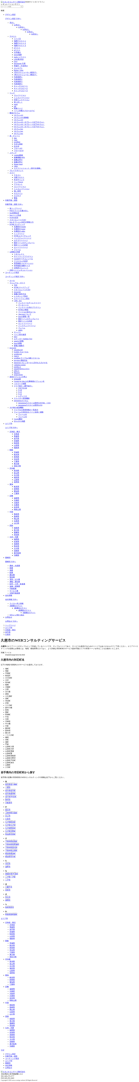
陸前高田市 (9, 907)
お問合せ (8, 617)
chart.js (16, 356)
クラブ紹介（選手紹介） (23, 386)
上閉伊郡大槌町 (11, 813)
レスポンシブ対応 (21, 296)
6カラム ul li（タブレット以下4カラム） (29, 127)
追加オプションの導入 (18, 377)
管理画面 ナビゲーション (23, 263)
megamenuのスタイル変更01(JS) (30, 405)
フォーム (17, 250)
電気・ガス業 (15, 579)
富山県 (16, 473)
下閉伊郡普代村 (11, 847)
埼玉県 (16, 459)
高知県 (16, 535)
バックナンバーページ (22, 238)
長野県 (16, 482)
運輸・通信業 (15, 582)
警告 (15, 198)
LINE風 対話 (19, 59)
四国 (11, 525)
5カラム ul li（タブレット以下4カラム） (29, 124)
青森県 (16, 436)
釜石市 (7, 810)
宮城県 (16, 441)
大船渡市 (8, 803)
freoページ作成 (15, 215)
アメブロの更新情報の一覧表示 (26, 410)
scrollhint (17, 142)
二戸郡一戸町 (10, 877)
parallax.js (17, 367)
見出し (12, 23)
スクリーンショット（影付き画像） (28, 168)
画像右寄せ (18, 162)
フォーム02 (22, 417)
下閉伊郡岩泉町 (11, 841)
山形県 (16, 445)
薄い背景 (17, 191)
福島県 (16, 448)
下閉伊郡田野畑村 (12, 844)
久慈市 (7, 634)
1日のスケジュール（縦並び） (25, 72)
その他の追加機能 (16, 407)
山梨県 (16, 480)
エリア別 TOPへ (11, 428)
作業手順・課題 (11, 200)
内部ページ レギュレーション (21, 270)
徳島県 (16, 528)
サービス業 (14, 591)
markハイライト (20, 57)
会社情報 (8, 595)
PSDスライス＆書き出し (19, 211)
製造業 (12, 577)
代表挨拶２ (18, 79)
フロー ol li (18, 148)
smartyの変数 (19, 341)
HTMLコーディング (17, 224)
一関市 (7, 787)
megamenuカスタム (21, 401)
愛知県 (16, 491)
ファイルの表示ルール (27, 312)
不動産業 (13, 588)
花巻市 (7, 890)
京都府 (16, 500)
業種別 (7, 558)
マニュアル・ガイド (17, 283)
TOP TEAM (22, 388)
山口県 (16, 523)
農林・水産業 (15, 566)
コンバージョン (20, 95)
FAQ (15, 61)
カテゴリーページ (21, 240)
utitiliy (20, 330)
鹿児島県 (17, 553)
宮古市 (7, 897)
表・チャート (15, 136)
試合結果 (17, 379)
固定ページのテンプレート (24, 243)
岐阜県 (16, 487)
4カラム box (18, 133)
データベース (23, 305)
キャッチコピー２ (21, 88)
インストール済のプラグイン (29, 307)
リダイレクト (19, 254)
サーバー (17, 332)
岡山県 (16, 519)
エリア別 (8, 423)
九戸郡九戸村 (10, 825)
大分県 (16, 548)
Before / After (18, 70)
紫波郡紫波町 (10, 853)
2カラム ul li (18, 115)
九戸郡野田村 (10, 828)
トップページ (19, 233)
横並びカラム (15, 113)
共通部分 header (20, 227)
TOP (2, 1050)
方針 (15, 285)
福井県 (16, 477)
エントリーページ (21, 247)
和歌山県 (17, 509)
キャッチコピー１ (21, 86)
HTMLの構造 (23, 310)
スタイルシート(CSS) (18, 220)
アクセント (18, 184)
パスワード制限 (20, 384)
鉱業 (11, 572)
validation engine (20, 365)
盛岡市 (7, 900)
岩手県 (16, 438)
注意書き (17, 52)
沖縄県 (16, 555)
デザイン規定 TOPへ (13, 19)
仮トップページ (16, 208)
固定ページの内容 (21, 245)
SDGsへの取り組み (17, 615)
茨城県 (16, 452)
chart (15, 140)
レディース (22, 396)
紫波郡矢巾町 (10, 857)
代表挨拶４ (18, 84)
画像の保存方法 (20, 294)
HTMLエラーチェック (22, 236)
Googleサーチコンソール (23, 259)
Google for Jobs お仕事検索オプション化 (29, 381)
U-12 (20, 394)
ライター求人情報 (16, 603)
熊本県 (16, 546)
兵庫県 (16, 505)
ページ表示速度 (20, 334)
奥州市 (7, 800)
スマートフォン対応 (22, 298)
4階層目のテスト (24, 610)
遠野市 (7, 867)
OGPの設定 (14, 217)
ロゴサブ (17, 196)
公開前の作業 (15, 252)
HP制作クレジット (21, 268)
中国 (11, 512)
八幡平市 (8, 887)
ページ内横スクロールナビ (24, 111)
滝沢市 (7, 864)
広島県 (16, 521)
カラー (12, 173)
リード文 (17, 39)
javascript (13, 348)
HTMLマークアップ (21, 287)
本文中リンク (19, 180)
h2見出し (17, 25)
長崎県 (16, 544)
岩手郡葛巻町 (10, 794)
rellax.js (16, 371)
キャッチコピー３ (21, 91)
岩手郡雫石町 (11, 797)
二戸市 (7, 880)
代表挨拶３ (18, 81)
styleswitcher (18, 375)
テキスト (13, 36)
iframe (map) (18, 164)
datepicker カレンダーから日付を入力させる (30, 363)
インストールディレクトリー (29, 303)
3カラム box (18, 131)
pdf (15, 106)
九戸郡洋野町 (10, 831)
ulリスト (17, 48)
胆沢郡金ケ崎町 (11, 784)
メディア (13, 153)
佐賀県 (16, 541)
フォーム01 (22, 414)
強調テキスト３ (20, 45)
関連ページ (18, 108)
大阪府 (16, 503)
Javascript (17, 292)
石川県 (16, 475)
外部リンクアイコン (22, 100)
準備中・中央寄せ (21, 66)
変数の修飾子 (19, 346)
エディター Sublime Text (23, 339)
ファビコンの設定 (21, 261)
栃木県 (16, 454)
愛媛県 (16, 532)
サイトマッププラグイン (23, 256)
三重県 (16, 493)
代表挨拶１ (18, 77)
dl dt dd (16, 146)
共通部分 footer (19, 229)
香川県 (16, 530)
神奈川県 (17, 466)
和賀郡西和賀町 (11, 914)
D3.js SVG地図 (19, 421)
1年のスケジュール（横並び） (25, 75)
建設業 (12, 575)
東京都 (16, 464)
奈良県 (16, 507)
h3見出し (21, 27)
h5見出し (30, 32)
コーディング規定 (12, 272)
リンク (12, 93)
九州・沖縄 (14, 537)
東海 (11, 484)
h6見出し (34, 34)
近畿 (11, 496)
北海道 (16, 434)
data (15, 138)
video (16, 166)
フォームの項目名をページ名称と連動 (28, 412)
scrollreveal (18, 354)
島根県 (16, 516)
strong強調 (18, 55)
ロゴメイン (18, 193)
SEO (15, 337)
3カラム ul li (18, 120)
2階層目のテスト (16, 606)
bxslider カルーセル (21, 352)
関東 (11, 450)
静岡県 (16, 489)
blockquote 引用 (19, 63)
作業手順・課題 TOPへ (14, 204)
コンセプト (18, 68)
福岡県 (16, 539)
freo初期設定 (14, 213)
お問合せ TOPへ (11, 621)
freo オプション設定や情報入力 (22, 222)
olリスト (17, 50)
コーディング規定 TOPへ (15, 276)
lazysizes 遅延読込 (20, 360)
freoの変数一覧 (24, 316)
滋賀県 (16, 498)
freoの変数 (18, 343)
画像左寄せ (18, 160)
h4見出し (26, 29)
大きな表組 (18, 144)
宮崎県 (16, 551)
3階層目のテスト (20, 608)
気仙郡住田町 (10, 834)
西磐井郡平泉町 (11, 874)
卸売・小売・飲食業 (17, 584)
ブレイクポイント (16, 170)
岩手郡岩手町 (10, 790)
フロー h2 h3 (18, 150)
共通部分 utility (19, 231)
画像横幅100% (19, 157)
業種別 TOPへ (10, 562)
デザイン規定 (10, 14)
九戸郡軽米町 (10, 822)
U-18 (20, 390)
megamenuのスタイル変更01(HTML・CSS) (34, 403)
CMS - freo (18, 301)
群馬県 (16, 457)
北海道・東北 (15, 432)
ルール (12, 280)
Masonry (17, 373)
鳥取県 (16, 514)
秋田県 (16, 443)
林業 (11, 568)
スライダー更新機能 (22, 398)
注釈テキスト (19, 177)
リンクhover (18, 182)
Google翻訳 (18, 419)
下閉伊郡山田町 (11, 850)
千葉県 (16, 461)
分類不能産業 (15, 593)
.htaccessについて (24, 314)
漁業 (11, 570)
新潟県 (16, 470)
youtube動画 (18, 155)
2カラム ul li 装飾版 (21, 117)
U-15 (20, 392)
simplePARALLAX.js (21, 369)
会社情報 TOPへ (11, 599)
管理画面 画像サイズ (22, 266)
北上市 (7, 816)
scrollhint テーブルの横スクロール (27, 358)
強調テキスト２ (20, 43)
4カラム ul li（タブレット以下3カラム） (29, 122)
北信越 (12, 468)
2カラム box (18, 129)
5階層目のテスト (29, 613)
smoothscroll (18, 350)
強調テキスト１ (20, 41)
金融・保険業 (15, 586)
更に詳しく (18, 102)
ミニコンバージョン (22, 97)
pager (16, 104)
